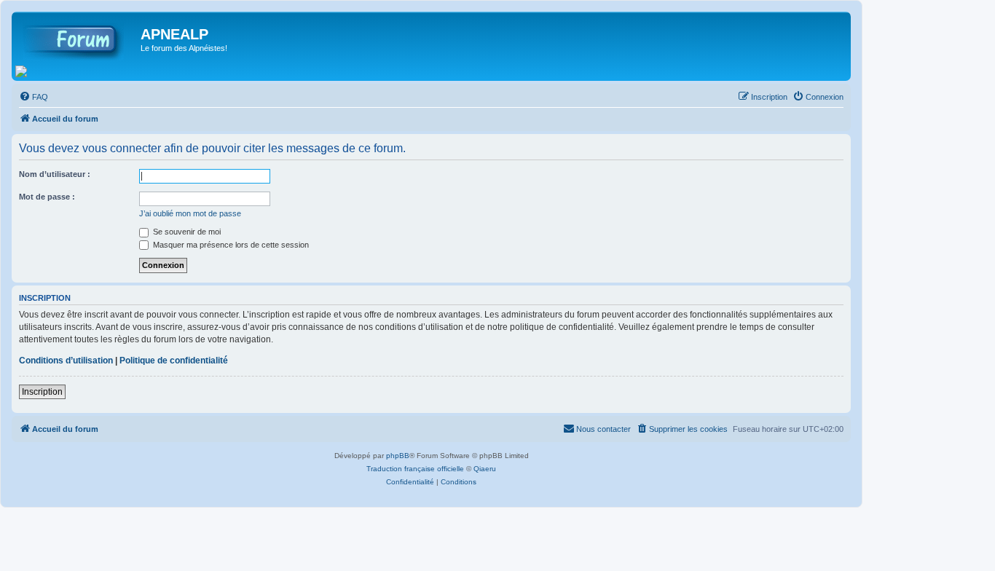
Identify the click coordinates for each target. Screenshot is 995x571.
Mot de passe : (47, 196)
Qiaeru (484, 469)
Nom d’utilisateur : (54, 174)
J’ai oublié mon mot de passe (190, 213)
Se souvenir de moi (186, 231)
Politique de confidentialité (173, 360)
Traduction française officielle (415, 469)
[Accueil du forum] (78, 38)
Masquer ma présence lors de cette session (230, 244)
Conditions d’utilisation (66, 360)
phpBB (397, 456)
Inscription (42, 392)
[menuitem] (33, 97)
